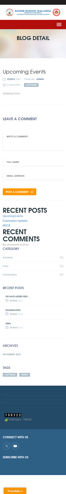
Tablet (24, 375)
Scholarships (10, 274)
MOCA (6, 225)
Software (10, 375)
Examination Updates (15, 220)
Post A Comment (17, 192)
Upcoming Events (13, 216)
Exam (5, 266)
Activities (7, 257)
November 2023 (12, 354)
